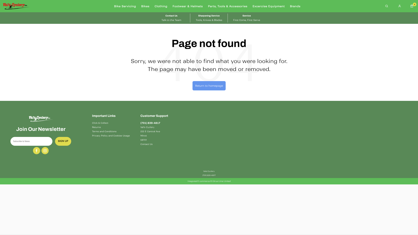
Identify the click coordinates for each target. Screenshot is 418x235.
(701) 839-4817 (150, 123)
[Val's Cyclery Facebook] (36, 150)
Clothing (161, 6)
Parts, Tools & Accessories (227, 6)
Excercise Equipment (269, 6)
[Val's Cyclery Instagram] (45, 150)
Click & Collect (100, 123)
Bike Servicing (125, 6)
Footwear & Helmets (188, 6)
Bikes (145, 6)
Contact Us (146, 144)
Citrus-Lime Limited (221, 181)
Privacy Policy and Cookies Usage (111, 135)
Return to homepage (209, 85)
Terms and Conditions (104, 131)
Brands (295, 6)
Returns (96, 127)
